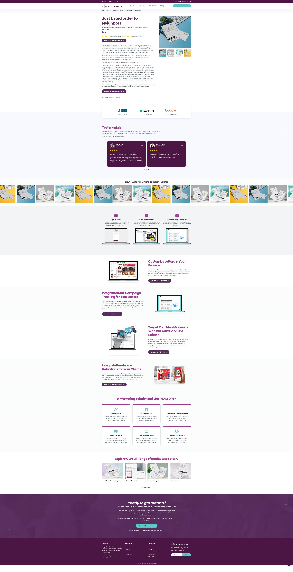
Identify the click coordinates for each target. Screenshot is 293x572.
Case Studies (128, 554)
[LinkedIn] (114, 556)
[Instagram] (103, 556)
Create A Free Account (181, 6)
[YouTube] (110, 556)
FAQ (149, 547)
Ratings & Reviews (153, 557)
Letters (109, 10)
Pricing (162, 6)
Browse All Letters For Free (113, 384)
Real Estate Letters (118, 10)
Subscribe (187, 555)
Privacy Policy (151, 554)
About (126, 547)
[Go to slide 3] (148, 169)
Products (132, 6)
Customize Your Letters (159, 281)
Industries (142, 6)
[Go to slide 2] (146, 169)
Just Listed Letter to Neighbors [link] (134, 10)
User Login (178, 1)
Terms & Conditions (153, 552)
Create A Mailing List (158, 352)
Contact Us (151, 549)
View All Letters (145, 487)
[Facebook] (107, 556)
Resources (152, 6)
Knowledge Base (186, 1)
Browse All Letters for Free (113, 40)
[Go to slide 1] (144, 169)
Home (103, 10)
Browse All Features (111, 314)
